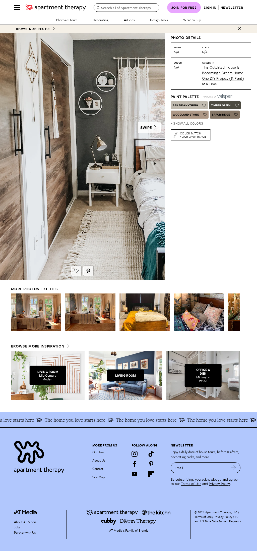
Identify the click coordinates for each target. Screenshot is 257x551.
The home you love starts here (68, 420)
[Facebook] (135, 464)
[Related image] (36, 312)
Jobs (17, 527)
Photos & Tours (66, 19)
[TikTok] (151, 454)
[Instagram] (135, 454)
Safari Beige (221, 114)
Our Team (99, 452)
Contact (97, 468)
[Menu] (17, 8)
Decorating (100, 19)
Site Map (98, 476)
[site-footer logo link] (25, 512)
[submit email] (233, 467)
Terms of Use (191, 484)
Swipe (146, 127)
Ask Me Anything (185, 105)
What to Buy (192, 19)
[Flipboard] (151, 474)
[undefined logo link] (56, 8)
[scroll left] (15, 312)
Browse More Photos (33, 29)
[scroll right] (236, 312)
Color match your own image (193, 135)
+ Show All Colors (187, 123)
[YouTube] (135, 474)
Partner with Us (25, 532)
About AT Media (25, 521)
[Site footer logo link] (50, 455)
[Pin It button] (88, 271)
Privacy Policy (219, 484)
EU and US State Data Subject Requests (218, 518)
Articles (129, 19)
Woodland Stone (186, 114)
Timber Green (221, 105)
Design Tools (159, 19)
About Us (98, 460)
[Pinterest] (151, 464)
